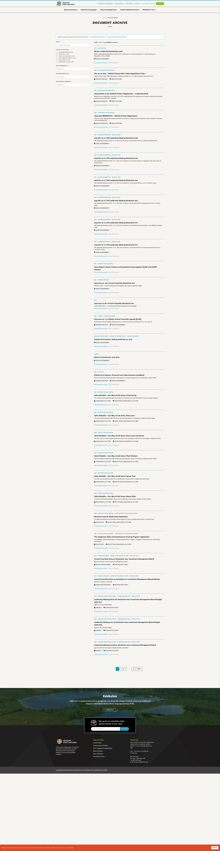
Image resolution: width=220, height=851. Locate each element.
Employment (129, 3)
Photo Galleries (98, 754)
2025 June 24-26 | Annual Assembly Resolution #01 (114, 303)
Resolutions (102, 48)
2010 (95, 576)
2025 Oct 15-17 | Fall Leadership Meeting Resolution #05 (116, 158)
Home (104, 18)
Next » (139, 669)
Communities (97, 743)
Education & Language (88, 10)
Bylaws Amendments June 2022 (106, 357)
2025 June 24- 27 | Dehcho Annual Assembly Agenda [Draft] (117, 319)
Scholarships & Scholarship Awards (126, 513)
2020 (95, 372)
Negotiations (116, 79)
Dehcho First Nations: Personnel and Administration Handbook (119, 375)
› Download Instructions (97, 37)
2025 (95, 70)
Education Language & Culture (126, 401)
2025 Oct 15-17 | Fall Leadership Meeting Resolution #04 (116, 180)
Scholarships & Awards (100, 746)
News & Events (119, 3)
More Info (110, 710)
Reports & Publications (105, 264)
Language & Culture (103, 401)
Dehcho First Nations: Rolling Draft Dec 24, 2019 (113, 339)
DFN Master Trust (149, 10)
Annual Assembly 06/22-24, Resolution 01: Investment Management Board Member (127, 579)
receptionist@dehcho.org (141, 762)
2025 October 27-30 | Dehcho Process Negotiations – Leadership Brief (121, 93)
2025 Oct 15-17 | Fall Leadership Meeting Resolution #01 (116, 244)
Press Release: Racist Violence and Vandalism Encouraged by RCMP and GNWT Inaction (125, 268)
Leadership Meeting (104, 135)
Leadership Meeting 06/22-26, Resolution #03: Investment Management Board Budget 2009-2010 (128, 600)
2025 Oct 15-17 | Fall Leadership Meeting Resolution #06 (116, 137)
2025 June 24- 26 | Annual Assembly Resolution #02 (114, 283)
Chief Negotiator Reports (106, 70)
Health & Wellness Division (129, 10)
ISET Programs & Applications (102, 748)
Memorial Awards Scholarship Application (111, 516)
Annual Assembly (103, 280)
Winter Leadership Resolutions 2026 (108, 51)
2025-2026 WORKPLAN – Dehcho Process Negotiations (115, 115)
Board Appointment (103, 565)
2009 (95, 619)
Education (100, 522)
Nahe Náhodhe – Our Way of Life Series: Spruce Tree (114, 476)
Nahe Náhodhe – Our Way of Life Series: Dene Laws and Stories (119, 435)
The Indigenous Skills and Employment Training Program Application (121, 536)
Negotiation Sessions (101, 336)
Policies (100, 372)
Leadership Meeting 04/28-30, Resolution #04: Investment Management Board (125, 644)
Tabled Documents (133, 336)
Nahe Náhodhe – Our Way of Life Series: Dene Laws (114, 415)
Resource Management (108, 10)
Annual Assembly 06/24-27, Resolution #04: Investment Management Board (124, 558)
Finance (98, 608)
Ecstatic (105, 770)
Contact (136, 3)
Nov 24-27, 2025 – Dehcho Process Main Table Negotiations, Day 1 (120, 73)
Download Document (101, 63)
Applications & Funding (105, 513)
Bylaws (96, 354)
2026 (95, 48)
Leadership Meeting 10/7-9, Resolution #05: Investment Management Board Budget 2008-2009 (127, 623)
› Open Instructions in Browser (116, 37)
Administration (102, 325)
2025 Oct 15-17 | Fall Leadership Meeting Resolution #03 (116, 200)
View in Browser (113, 63)
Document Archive (147, 3)
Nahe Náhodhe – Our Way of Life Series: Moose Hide (115, 496)
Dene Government (70, 10)
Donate (160, 3)
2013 (95, 556)
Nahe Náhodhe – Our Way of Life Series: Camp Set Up (115, 395)
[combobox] (73, 69)
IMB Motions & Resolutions (119, 556)
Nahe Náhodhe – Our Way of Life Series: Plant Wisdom (116, 455)
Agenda (100, 316)
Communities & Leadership (104, 3)
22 (133, 669)
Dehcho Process (102, 79)
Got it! (215, 848)
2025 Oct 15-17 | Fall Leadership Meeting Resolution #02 (116, 222)
